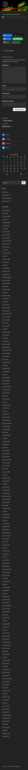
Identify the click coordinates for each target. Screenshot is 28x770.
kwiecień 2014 (6, 660)
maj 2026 (4, 219)
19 (24, 165)
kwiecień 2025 (6, 259)
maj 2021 (4, 402)
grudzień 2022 (6, 344)
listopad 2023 (6, 311)
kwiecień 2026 (6, 222)
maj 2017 (4, 548)
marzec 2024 (5, 298)
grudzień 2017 (6, 526)
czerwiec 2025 (6, 253)
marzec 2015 (5, 627)
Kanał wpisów (5, 195)
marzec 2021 (5, 408)
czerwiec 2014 (6, 654)
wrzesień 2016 (6, 572)
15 (10, 165)
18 (21, 165)
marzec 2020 (5, 444)
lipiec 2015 (5, 615)
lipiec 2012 (5, 724)
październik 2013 (6, 678)
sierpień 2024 (6, 283)
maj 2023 (4, 329)
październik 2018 (6, 496)
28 (7, 171)
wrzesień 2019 (6, 462)
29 (10, 171)
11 (21, 162)
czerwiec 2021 (6, 399)
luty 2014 (4, 666)
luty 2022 (4, 374)
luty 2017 (4, 557)
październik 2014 (6, 642)
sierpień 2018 (5, 502)
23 (14, 168)
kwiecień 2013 (6, 697)
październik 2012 (6, 715)
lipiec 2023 (5, 323)
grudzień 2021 (6, 380)
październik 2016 (6, 569)
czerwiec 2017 (6, 545)
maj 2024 (4, 292)
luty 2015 (4, 630)
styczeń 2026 (5, 231)
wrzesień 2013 (6, 681)
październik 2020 (6, 423)
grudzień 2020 (6, 417)
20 (3, 168)
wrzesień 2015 (6, 608)
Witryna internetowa (8, 101)
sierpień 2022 (6, 356)
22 (10, 168)
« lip (7, 174)
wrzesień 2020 (6, 426)
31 (17, 171)
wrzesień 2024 (6, 280)
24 (17, 168)
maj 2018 (4, 511)
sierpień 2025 (6, 247)
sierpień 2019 (5, 466)
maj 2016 (4, 584)
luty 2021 (4, 411)
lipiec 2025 (5, 250)
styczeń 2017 (5, 560)
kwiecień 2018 (6, 514)
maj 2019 (4, 475)
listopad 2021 (5, 383)
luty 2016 (4, 593)
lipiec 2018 (5, 505)
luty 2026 (4, 228)
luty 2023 (4, 338)
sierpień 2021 (5, 393)
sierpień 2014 (5, 648)
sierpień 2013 (5, 684)
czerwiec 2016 (6, 581)
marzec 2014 (5, 663)
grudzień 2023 (6, 307)
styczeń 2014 (5, 669)
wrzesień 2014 (6, 645)
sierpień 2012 (5, 721)
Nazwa (4, 85)
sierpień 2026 (6, 210)
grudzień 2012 (6, 709)
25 (21, 168)
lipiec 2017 (5, 542)
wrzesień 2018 (6, 499)
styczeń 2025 (5, 268)
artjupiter (16, 14)
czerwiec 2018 (6, 508)
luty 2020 (4, 447)
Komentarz (5, 65)
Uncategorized (9, 50)
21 (7, 168)
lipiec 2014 (5, 651)
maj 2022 (4, 365)
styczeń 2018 (5, 523)
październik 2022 (6, 350)
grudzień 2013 (6, 672)
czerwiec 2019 (6, 472)
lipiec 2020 (5, 432)
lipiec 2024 (5, 286)
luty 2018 (4, 520)
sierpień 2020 (6, 429)
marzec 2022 (5, 371)
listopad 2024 (6, 274)
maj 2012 (4, 730)
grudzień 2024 (6, 271)
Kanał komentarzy (7, 198)
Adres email (6, 93)
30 (14, 171)
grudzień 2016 (6, 563)
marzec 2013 (5, 700)
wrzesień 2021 (6, 390)
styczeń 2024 (5, 304)
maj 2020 (4, 438)
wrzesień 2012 (6, 718)
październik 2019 (6, 459)
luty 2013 (4, 703)
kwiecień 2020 (6, 441)
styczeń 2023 (5, 341)
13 (3, 165)
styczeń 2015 (5, 633)
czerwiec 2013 (6, 690)
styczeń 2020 (5, 450)
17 (17, 165)
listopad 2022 (5, 347)
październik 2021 (6, 386)
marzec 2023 (5, 335)
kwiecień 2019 (6, 478)
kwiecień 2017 (6, 551)
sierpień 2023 (6, 320)
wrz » (21, 174)
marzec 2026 (5, 225)
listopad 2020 (6, 420)
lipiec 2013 (5, 687)
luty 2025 (4, 265)
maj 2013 (4, 694)
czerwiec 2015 (6, 618)
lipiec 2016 (5, 578)
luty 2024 (4, 301)
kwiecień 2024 (6, 295)
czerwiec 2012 (6, 727)
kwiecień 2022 (6, 368)
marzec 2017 (5, 554)
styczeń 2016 (5, 596)
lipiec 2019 (5, 469)
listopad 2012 (5, 712)
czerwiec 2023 (6, 326)
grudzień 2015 (6, 599)
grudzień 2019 (6, 453)
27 (3, 171)
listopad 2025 (6, 238)
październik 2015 (6, 605)
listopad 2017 (5, 529)
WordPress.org (6, 201)
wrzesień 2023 (6, 317)
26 (24, 168)
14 (7, 165)
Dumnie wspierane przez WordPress (11, 766)
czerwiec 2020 (6, 435)
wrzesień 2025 (6, 244)
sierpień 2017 (5, 539)
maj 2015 (4, 621)
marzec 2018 (5, 517)
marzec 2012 (5, 736)
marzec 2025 (5, 262)
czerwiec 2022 (6, 362)
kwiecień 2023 (6, 332)
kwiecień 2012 (6, 733)
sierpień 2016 (5, 575)
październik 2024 (6, 277)
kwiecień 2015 (6, 624)
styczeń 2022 (5, 377)
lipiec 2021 (5, 396)
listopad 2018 (5, 493)
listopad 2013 (5, 675)
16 (14, 165)
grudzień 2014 (6, 636)
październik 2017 (6, 532)
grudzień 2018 (6, 490)
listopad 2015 (5, 602)
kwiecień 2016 (6, 587)
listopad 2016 (5, 566)
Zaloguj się (5, 192)
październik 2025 (6, 241)
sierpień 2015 (5, 611)
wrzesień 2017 (6, 535)
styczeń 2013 (5, 706)
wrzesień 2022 (6, 353)
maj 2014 (4, 657)
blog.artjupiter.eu (13, 9)
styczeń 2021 (5, 414)
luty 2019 (4, 484)
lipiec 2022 (5, 359)
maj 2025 (4, 256)
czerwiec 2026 (6, 216)
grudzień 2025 (6, 235)
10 (17, 162)
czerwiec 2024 (6, 289)
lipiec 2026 (5, 213)
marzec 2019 (5, 481)
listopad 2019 (5, 456)
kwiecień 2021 (6, 405)
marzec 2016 (5, 590)
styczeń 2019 (5, 487)
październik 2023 (6, 314)
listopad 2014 (5, 639)
